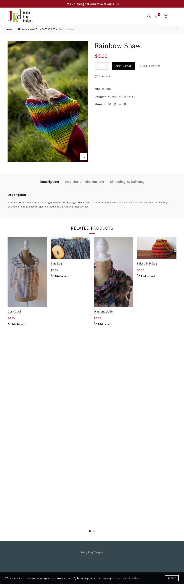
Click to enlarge (83, 156)
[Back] (10, 29)
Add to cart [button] (19, 324)
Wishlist (159, 14)
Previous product (164, 29)
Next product (173, 29)
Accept (172, 578)
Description (49, 182)
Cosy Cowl (14, 311)
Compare (104, 76)
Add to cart (123, 65)
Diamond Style (103, 311)
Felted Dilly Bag (147, 263)
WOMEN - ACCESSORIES (42, 29)
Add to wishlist (151, 65)
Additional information (84, 182)
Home (24, 29)
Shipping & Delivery (127, 182)
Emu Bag (56, 263)
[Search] (149, 16)
